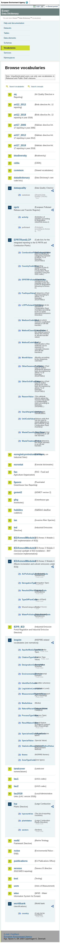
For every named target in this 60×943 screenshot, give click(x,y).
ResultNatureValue (28, 723)
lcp (15, 804)
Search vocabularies (16, 86)
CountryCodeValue (28, 266)
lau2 (16, 786)
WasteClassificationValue (28, 432)
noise (17, 851)
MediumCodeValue (28, 320)
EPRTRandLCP (22, 240)
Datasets (7, 28)
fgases (17, 482)
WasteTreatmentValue (28, 441)
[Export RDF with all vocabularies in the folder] (52, 191)
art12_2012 (20, 104)
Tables (6, 33)
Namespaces (9, 58)
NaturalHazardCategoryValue (28, 709)
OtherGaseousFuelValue (28, 366)
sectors (25, 830)
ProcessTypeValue (28, 715)
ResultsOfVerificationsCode (28, 590)
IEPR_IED (19, 627)
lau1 (16, 779)
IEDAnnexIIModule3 (24, 548)
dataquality (20, 188)
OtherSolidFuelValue (28, 381)
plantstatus (27, 821)
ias (15, 520)
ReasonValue (27, 397)
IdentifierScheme (28, 683)
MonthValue (27, 357)
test (16, 878)
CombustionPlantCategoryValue (28, 252)
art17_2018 (20, 145)
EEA (15, 2)
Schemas (8, 43)
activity (25, 217)
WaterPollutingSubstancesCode (28, 614)
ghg (16, 500)
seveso (18, 868)
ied (15, 527)
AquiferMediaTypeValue (28, 650)
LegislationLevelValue (28, 688)
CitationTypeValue (28, 657)
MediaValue (27, 703)
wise (16, 893)
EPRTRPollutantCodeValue (28, 280)
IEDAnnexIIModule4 (24, 561)
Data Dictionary (24, 18)
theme (24, 755)
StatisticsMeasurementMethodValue (28, 746)
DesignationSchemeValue (28, 665)
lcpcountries (27, 814)
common (19, 170)
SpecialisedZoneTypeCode (28, 734)
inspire (17, 640)
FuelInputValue (28, 293)
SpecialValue (27, 740)
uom (16, 886)
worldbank (19, 903)
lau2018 (18, 793)
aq (15, 94)
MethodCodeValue (28, 342)
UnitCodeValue (28, 419)
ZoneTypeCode (28, 760)
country (25, 913)
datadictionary (22, 177)
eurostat (18, 464)
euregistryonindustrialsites (24, 454)
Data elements (10, 38)
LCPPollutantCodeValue (28, 305)
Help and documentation (14, 23)
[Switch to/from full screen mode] (42, 6)
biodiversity (20, 155)
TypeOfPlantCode (28, 599)
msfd (16, 840)
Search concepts (37, 86)
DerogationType (28, 583)
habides (18, 510)
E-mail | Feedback (11, 934)
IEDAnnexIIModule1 (24, 538)
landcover (19, 768)
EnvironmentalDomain (28, 674)
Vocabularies (9, 48)
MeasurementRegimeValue (28, 694)
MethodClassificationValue (28, 330)
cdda (16, 163)
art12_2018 (20, 114)
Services (7, 53)
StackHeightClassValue (28, 412)
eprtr (16, 207)
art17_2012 (20, 135)
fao (15, 472)
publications (21, 861)
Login (38, 6)
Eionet (15, 18)
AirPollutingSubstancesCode (28, 574)
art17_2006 (20, 125)
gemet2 (18, 492)
